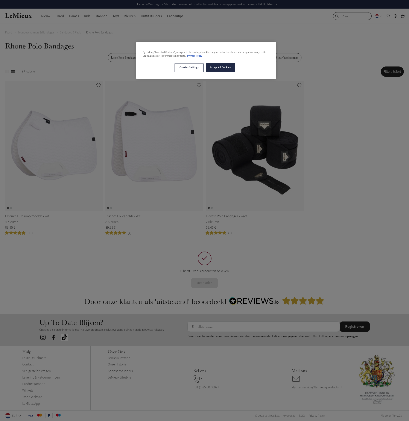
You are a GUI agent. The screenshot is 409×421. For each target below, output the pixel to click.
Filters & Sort (392, 71)
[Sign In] (395, 16)
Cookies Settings (189, 67)
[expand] (276, 4)
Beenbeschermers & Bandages (36, 32)
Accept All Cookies (220, 67)
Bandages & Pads (70, 32)
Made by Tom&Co (391, 416)
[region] (206, 60)
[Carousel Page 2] (11, 208)
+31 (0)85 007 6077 (206, 387)
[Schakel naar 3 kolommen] (7, 71)
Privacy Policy (194, 56)
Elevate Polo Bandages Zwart (226, 216)
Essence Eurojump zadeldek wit (27, 216)
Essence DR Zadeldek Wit (122, 216)
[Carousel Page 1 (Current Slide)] (8, 208)
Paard (8, 32)
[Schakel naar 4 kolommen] (13, 71)
